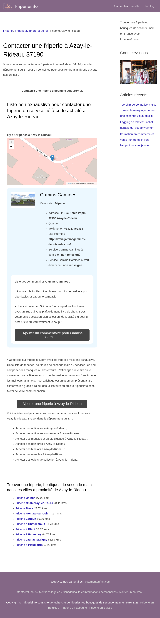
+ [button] (11, 142)
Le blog (149, 6)
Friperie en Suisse (100, 607)
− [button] (11, 147)
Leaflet (69, 183)
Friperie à (30, 524)
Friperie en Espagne (74, 607)
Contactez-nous (27, 592)
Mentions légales (49, 592)
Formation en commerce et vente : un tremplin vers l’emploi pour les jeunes (137, 140)
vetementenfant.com (97, 581)
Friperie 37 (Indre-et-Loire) (31, 30)
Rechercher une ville (126, 6)
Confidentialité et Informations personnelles (90, 592)
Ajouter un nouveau (131, 592)
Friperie (8, 30)
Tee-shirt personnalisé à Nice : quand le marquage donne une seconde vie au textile (138, 110)
